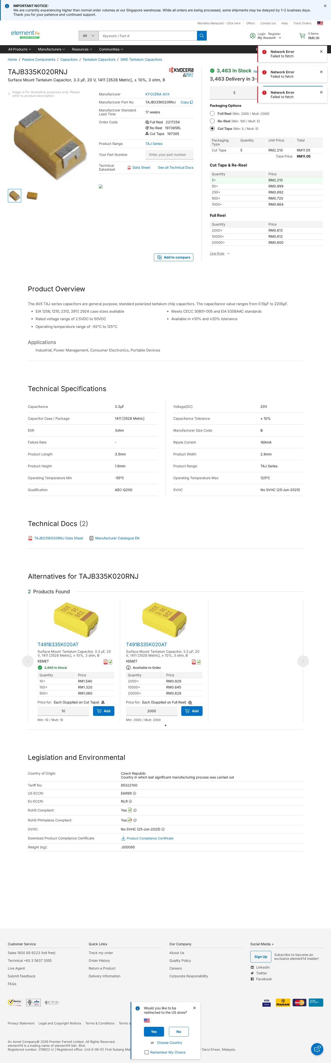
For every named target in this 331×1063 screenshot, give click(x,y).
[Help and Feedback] (317, 1049)
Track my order (101, 953)
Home (12, 59)
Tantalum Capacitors (99, 59)
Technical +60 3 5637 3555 (30, 960)
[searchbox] (148, 36)
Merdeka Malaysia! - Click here (219, 23)
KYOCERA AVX (157, 94)
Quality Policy (180, 960)
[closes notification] (325, 6)
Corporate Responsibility (188, 976)
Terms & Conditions (100, 1023)
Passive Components (38, 59)
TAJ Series (153, 144)
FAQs (12, 984)
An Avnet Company (22, 1042)
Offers (250, 23)
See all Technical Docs (175, 167)
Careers (175, 968)
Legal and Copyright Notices (60, 1023)
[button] (19, 49)
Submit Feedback (22, 976)
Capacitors (69, 59)
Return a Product (102, 968)
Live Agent (16, 968)
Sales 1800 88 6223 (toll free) (31, 953)
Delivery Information (104, 976)
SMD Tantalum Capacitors (141, 59)
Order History (99, 960)
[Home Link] (26, 35)
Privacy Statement (21, 1023)
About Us (176, 953)
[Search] (202, 36)
